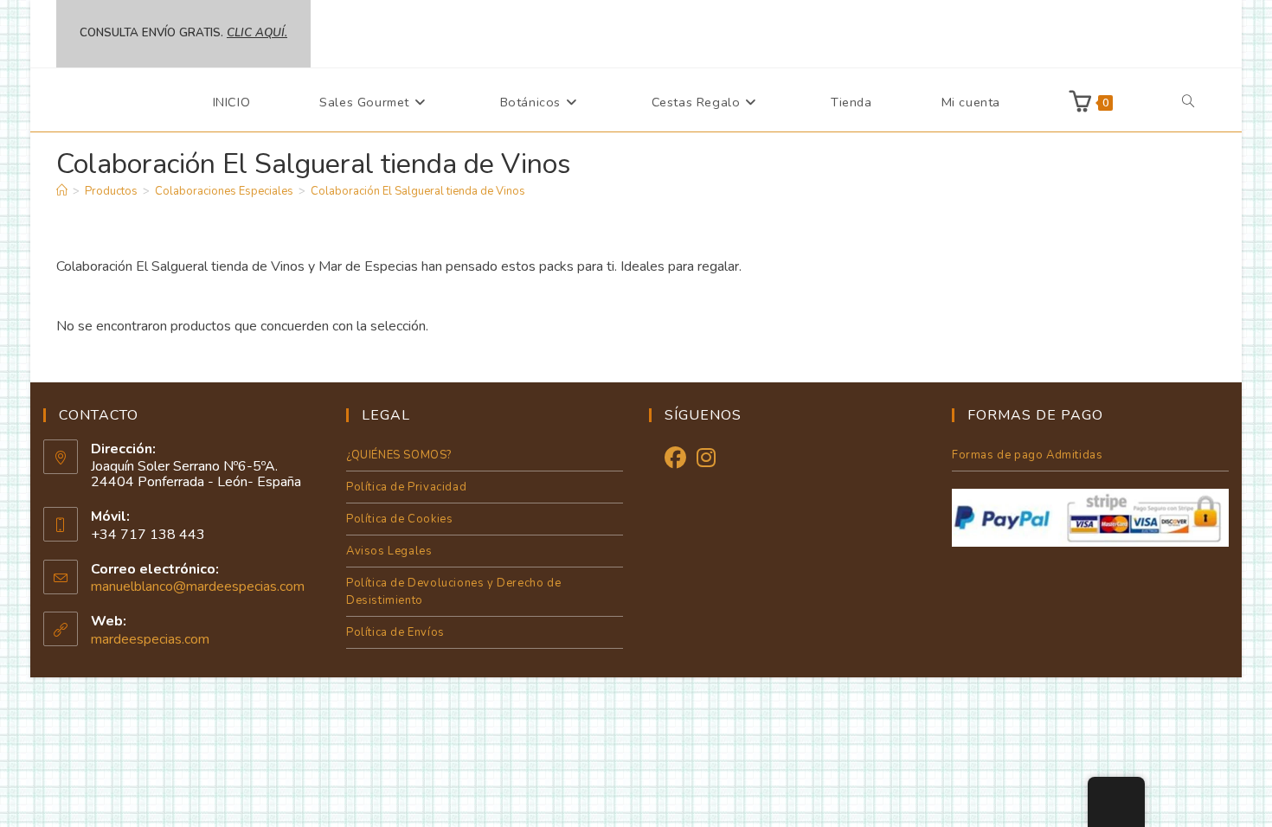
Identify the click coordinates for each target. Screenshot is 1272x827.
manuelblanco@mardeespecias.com (198, 586)
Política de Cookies (399, 519)
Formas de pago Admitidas (1027, 455)
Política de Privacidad (406, 487)
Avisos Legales (389, 551)
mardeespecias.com (150, 639)
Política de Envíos (395, 632)
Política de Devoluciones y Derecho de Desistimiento (453, 591)
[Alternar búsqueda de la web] (1188, 102)
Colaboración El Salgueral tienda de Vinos (418, 191)
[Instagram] (706, 458)
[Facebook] (675, 458)
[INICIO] (61, 191)
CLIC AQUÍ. (257, 33)
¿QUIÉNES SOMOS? (399, 455)
